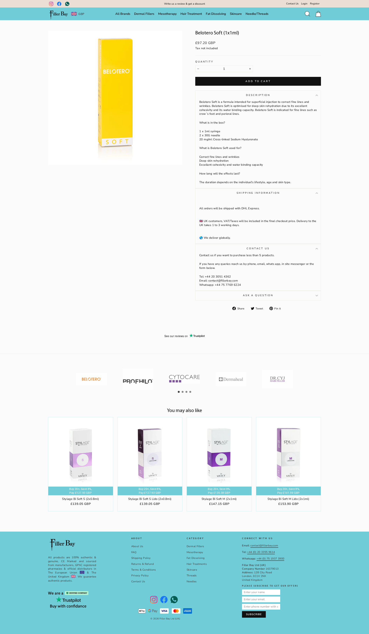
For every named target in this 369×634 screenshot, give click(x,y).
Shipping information (258, 193)
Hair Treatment (191, 14)
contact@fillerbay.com (223, 281)
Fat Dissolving (216, 14)
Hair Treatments (197, 564)
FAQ (133, 552)
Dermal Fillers (144, 14)
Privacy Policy (140, 575)
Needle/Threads (257, 14)
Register (315, 3)
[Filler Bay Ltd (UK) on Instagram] (51, 4)
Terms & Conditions (143, 570)
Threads (192, 575)
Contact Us (292, 3)
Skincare (236, 14)
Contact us (258, 248)
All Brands (122, 14)
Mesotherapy (167, 14)
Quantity (204, 61)
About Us (137, 546)
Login (304, 3)
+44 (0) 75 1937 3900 (270, 558)
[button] (179, 392)
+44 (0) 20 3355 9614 (261, 552)
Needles (192, 581)
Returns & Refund (142, 564)
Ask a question (258, 295)
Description (258, 95)
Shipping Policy (141, 558)
